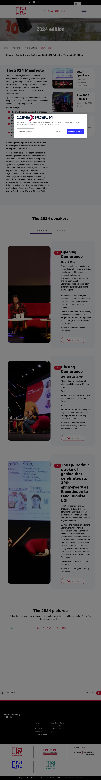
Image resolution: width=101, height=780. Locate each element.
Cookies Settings (25, 131)
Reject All (57, 131)
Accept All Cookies (75, 131)
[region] (50, 126)
